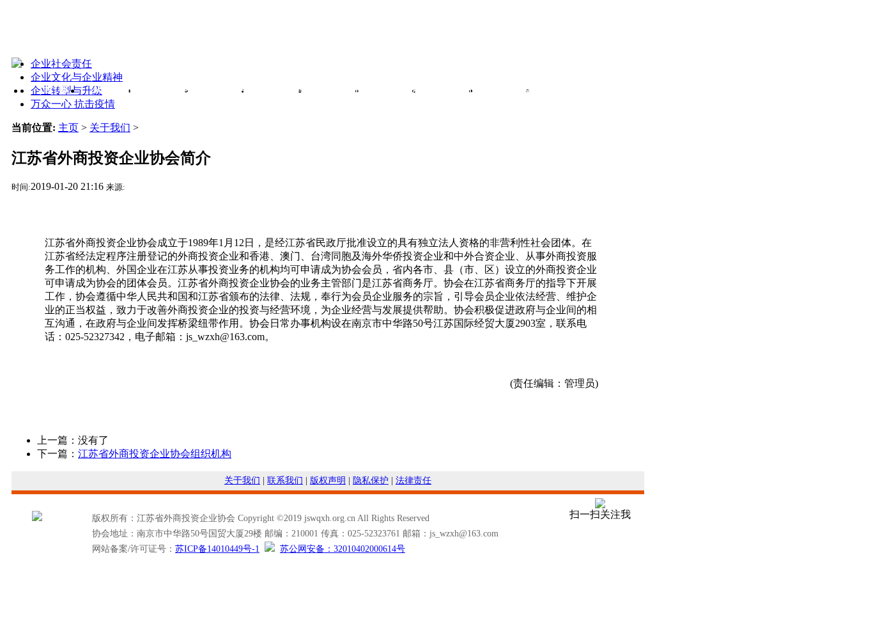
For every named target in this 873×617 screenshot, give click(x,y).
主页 (68, 127)
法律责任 (413, 480)
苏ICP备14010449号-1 (217, 549)
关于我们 (109, 127)
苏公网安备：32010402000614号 (342, 549)
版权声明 (328, 480)
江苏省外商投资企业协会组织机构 (154, 453)
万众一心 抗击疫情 (73, 103)
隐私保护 (371, 480)
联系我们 (285, 480)
